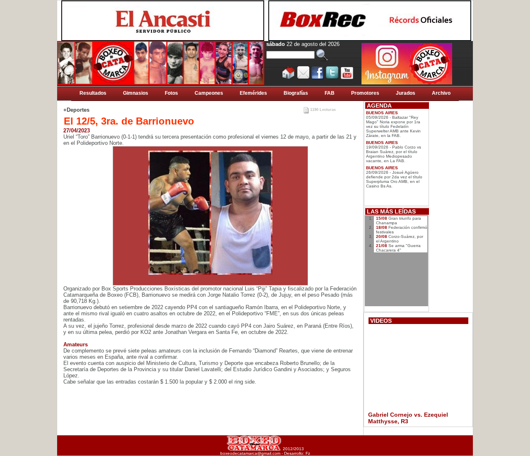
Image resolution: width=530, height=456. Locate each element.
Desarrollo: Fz (297, 453)
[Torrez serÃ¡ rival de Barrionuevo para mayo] (210, 213)
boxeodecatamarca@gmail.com (250, 453)
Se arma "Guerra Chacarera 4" (398, 247)
